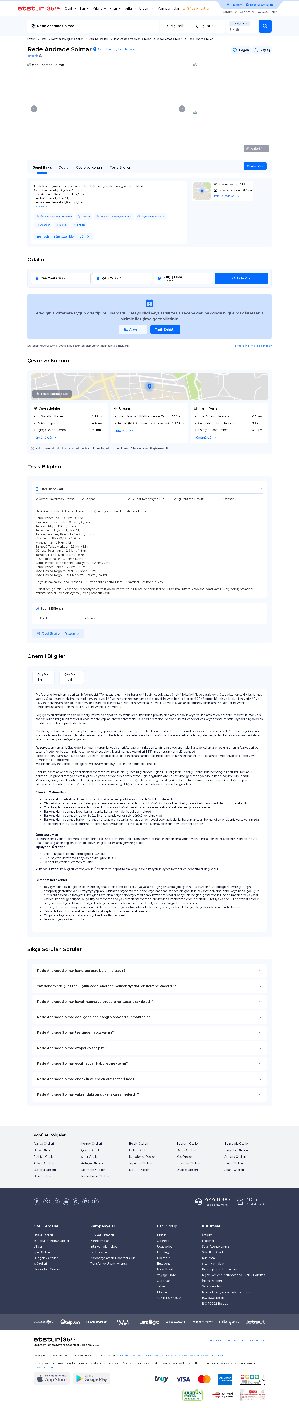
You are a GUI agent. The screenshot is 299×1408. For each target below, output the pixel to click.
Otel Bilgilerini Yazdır (58, 633)
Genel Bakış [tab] (42, 167)
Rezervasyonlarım (261, 4)
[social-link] (37, 1201)
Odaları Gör (255, 166)
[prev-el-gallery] (34, 108)
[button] (265, 26)
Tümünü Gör (43, 437)
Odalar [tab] (64, 167)
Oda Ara (243, 278)
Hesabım (237, 4)
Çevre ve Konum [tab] (89, 167)
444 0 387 (269, 12)
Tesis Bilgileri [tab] (120, 167)
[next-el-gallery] (182, 108)
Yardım (228, 12)
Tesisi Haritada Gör (54, 394)
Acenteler (247, 12)
